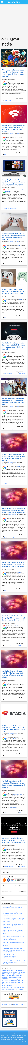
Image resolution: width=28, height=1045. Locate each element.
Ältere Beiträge (6, 872)
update (10, 989)
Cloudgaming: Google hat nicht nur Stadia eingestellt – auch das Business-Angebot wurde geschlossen (13, 564)
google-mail (16, 974)
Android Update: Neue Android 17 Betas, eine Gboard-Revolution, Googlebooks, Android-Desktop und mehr (13, 926)
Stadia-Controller (17, 305)
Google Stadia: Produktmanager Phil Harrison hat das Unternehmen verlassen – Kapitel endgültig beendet (13, 511)
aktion (4, 970)
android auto (21, 970)
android (14, 970)
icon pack (22, 982)
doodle (16, 972)
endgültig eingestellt (17, 794)
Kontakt (10, 1004)
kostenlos (5, 984)
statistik (9, 645)
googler (6, 537)
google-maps (7, 975)
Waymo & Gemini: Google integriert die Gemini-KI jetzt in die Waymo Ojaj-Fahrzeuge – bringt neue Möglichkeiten (14, 962)
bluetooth (6, 264)
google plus (13, 982)
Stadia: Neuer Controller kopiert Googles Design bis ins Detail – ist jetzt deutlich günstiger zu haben (13, 291)
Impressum (4, 1004)
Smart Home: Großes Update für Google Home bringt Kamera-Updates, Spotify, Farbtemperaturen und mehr (13, 938)
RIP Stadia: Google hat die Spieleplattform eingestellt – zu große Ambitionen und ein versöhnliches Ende (13, 840)
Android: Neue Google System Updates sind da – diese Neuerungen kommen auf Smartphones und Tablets (14, 944)
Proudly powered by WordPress (20, 1041)
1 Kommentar (22, 373)
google (5, 100)
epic (5, 429)
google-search (17, 975)
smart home (9, 987)
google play (14, 980)
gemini (23, 972)
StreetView (4, 989)
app (3, 972)
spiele (14, 987)
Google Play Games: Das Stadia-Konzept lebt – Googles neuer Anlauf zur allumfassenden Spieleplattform (14, 182)
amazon (8, 970)
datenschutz (7, 972)
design (12, 972)
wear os (15, 989)
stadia (9, 100)
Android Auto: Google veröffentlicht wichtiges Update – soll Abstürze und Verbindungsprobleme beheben (14, 932)
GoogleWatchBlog (14, 2)
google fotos (20, 979)
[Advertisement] (14, 20)
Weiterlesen (19, 98)
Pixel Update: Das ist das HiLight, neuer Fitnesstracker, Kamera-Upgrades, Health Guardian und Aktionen (12, 913)
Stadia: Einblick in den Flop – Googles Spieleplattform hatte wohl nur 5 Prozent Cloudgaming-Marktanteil (13, 618)
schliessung (7, 812)
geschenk (6, 974)
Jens (16, 77)
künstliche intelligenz (12, 984)
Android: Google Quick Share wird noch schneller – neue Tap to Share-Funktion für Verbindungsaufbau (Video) (14, 956)
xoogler (13, 537)
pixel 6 (13, 985)
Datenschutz (16, 1004)
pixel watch (17, 985)
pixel (10, 985)
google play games (8, 208)
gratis (17, 982)
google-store (4, 977)
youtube (20, 989)
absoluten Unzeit (13, 807)
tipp (7, 989)
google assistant (12, 977)
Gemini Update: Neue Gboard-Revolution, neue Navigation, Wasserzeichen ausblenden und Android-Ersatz (13, 920)
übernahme (20, 429)
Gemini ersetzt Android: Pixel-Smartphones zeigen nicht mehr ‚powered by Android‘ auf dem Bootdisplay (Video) (14, 950)
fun (20, 972)
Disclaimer (22, 1004)
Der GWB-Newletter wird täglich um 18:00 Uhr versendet (12, 888)
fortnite (8, 429)
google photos (8, 980)
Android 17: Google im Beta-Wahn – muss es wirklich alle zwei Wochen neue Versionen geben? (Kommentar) (13, 907)
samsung (21, 985)
